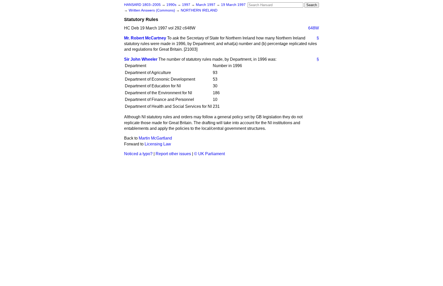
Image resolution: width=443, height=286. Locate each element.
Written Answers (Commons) (152, 10)
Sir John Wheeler (140, 59)
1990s (171, 5)
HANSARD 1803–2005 (142, 5)
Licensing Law (158, 144)
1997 (186, 5)
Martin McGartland (155, 138)
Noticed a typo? (138, 154)
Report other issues (173, 154)
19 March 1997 (233, 5)
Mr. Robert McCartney (145, 38)
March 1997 (206, 5)
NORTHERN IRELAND (199, 10)
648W (313, 28)
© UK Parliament (209, 154)
